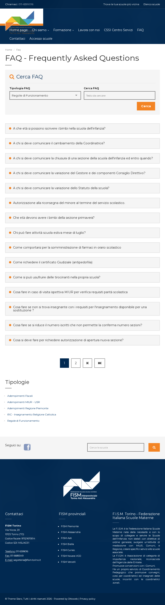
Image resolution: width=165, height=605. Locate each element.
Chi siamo (39, 30)
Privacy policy (87, 598)
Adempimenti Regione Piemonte (27, 408)
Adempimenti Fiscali (20, 395)
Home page (18, 30)
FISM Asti (66, 538)
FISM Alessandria (71, 532)
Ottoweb (73, 598)
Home (8, 49)
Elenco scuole (152, 4)
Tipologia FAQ (19, 88)
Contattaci (17, 39)
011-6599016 (25, 4)
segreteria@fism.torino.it (27, 559)
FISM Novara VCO (71, 555)
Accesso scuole (40, 39)
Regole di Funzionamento (23, 420)
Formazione (62, 30)
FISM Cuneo (68, 550)
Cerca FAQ (91, 88)
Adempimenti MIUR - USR (23, 402)
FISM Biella (67, 544)
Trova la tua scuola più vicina (121, 4)
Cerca (146, 106)
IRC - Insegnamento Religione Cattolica (31, 414)
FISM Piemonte (70, 526)
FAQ (140, 30)
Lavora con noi (89, 30)
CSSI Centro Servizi (118, 30)
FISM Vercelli (68, 561)
